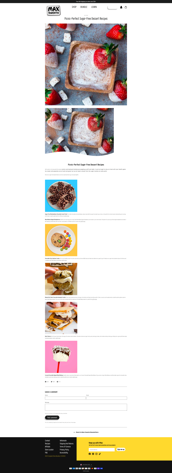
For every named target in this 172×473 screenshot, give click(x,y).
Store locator (49, 450)
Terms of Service (71, 422)
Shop (74, 7)
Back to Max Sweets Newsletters (87, 432)
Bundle (83, 7)
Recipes (47, 444)
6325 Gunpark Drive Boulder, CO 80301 (55, 456)
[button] (121, 449)
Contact (47, 441)
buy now (112, 6)
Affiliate (47, 447)
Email (87, 395)
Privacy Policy (64, 422)
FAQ (46, 453)
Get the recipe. (66, 216)
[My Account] (121, 7)
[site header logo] (53, 10)
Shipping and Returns (66, 444)
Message (47, 402)
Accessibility (64, 453)
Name (46, 395)
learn (94, 7)
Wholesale (63, 441)
